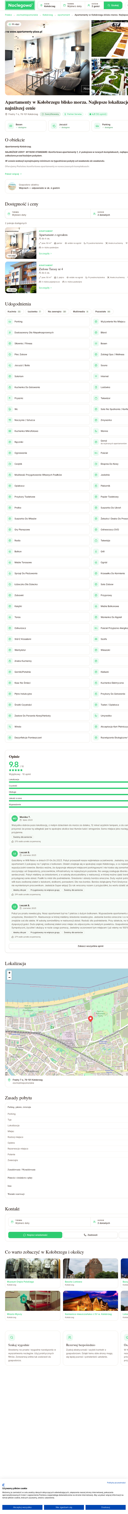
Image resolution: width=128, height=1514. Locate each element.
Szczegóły (44, 253)
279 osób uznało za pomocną (27, 937)
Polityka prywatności (116, 1482)
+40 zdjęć (12, 256)
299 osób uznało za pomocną (27, 894)
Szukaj (115, 5)
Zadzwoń (92, 1235)
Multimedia (80, 311)
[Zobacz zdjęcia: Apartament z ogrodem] (20, 243)
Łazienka (34, 311)
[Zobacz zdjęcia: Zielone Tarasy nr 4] (20, 277)
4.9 (99, 114)
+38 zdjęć (12, 290)
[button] (90, 1019)
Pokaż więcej (12, 174)
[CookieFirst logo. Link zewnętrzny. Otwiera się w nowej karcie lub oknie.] (3, 1485)
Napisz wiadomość (37, 1235)
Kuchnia (14, 311)
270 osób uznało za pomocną (28, 841)
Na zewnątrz (57, 311)
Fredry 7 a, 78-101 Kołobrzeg (23, 114)
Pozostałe (102, 311)
